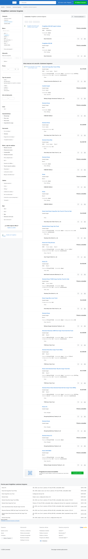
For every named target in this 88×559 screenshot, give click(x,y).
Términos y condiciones (25, 530)
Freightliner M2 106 (47, 43)
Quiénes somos (4, 530)
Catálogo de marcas (24, 540)
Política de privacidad (25, 533)
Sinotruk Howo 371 (47, 435)
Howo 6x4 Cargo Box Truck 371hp (51, 67)
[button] (81, 39)
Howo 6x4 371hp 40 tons (48, 242)
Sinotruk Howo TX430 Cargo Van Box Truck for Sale (55, 279)
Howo (43, 174)
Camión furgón (46, 86)
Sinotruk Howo (46, 103)
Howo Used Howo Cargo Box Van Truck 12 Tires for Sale (57, 211)
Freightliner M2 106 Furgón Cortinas (51, 26)
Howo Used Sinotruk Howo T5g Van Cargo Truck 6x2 (56, 368)
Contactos (3, 535)
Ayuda (2, 533)
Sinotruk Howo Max (47, 140)
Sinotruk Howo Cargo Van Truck (50, 226)
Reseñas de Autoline (24, 537)
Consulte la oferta (77, 472)
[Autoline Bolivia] (6, 2)
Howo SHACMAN (46, 450)
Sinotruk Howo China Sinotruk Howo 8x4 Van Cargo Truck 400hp (59, 387)
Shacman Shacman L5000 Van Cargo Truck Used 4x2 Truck (57, 330)
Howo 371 (44, 261)
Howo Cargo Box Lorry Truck (49, 298)
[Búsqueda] (20, 2)
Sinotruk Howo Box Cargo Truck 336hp (52, 349)
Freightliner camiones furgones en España (10, 520)
